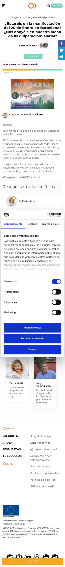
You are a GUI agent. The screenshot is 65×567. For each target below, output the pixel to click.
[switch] (56, 291)
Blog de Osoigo (40, 436)
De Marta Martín (27, 201)
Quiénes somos (40, 442)
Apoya (7, 442)
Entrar (57, 6)
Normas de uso (40, 466)
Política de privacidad (44, 473)
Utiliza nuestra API (42, 486)
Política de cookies (42, 479)
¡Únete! (8, 464)
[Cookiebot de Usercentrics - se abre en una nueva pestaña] (46, 214)
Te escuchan (12, 456)
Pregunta (10, 436)
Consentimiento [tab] (13, 223)
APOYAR (32, 561)
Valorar (33, 56)
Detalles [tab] (32, 223)
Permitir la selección (32, 338)
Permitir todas (32, 327)
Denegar (33, 349)
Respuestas (11, 449)
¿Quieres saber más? (43, 449)
